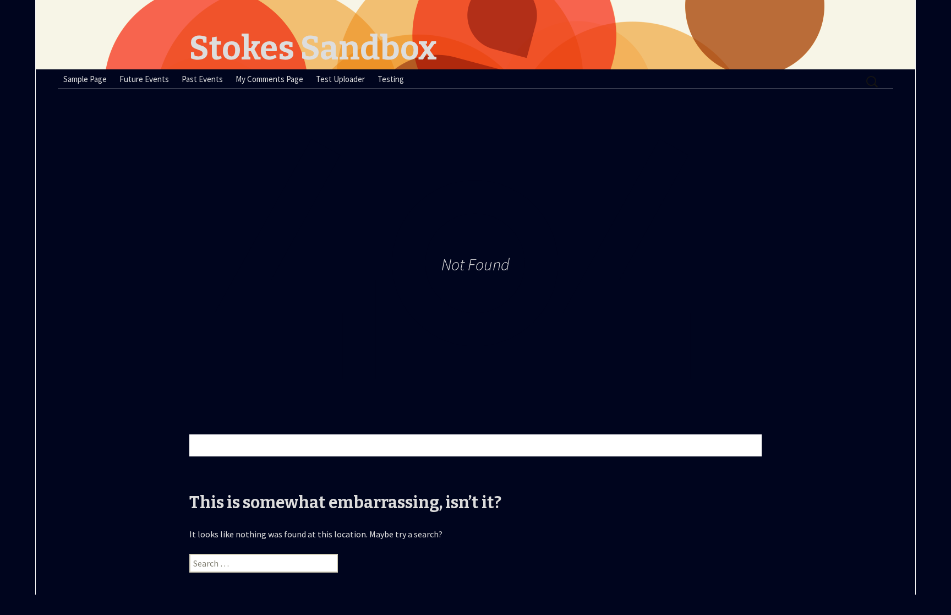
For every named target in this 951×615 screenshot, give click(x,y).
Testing (391, 79)
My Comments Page (269, 79)
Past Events (202, 79)
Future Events (144, 79)
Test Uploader (340, 79)
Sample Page (85, 79)
